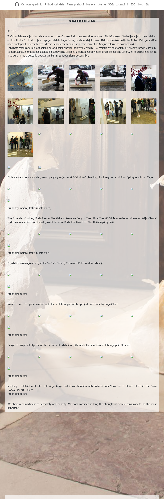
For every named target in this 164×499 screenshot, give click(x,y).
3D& (111, 4)
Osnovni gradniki (31, 4)
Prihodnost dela (54, 4)
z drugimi (122, 4)
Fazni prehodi (75, 4)
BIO (133, 4)
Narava (90, 4)
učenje (102, 4)
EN (147, 4)
